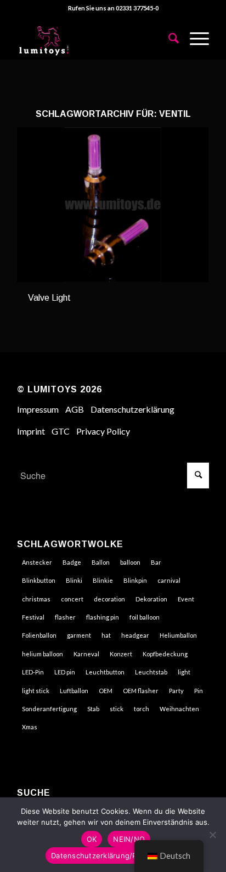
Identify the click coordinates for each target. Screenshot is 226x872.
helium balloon (42, 653)
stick (116, 708)
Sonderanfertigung (49, 708)
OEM (105, 690)
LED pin (64, 672)
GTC (61, 431)
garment (79, 635)
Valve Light (49, 297)
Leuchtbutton (105, 672)
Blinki (74, 580)
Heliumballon (178, 635)
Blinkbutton (38, 580)
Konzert (121, 653)
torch (141, 708)
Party (176, 690)
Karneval (86, 653)
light (184, 672)
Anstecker (37, 562)
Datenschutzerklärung (132, 409)
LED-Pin (33, 672)
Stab (93, 708)
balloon (130, 562)
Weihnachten (179, 708)
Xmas (29, 726)
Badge (72, 562)
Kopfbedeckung (165, 653)
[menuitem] (168, 38)
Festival (33, 617)
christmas (36, 599)
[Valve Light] (112, 205)
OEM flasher (141, 690)
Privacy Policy (103, 431)
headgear (135, 635)
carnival (168, 580)
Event (186, 599)
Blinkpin (135, 580)
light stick (35, 690)
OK (92, 839)
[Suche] (168, 38)
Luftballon (74, 690)
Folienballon (39, 635)
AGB (74, 409)
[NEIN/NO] (212, 834)
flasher (65, 617)
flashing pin (102, 617)
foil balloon (144, 617)
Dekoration (151, 599)
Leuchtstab (151, 672)
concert (72, 599)
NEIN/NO (129, 839)
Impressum (38, 409)
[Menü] (194, 38)
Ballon (101, 562)
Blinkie (103, 580)
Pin (198, 690)
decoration (109, 599)
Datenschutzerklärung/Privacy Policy (115, 855)
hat (106, 635)
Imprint (31, 431)
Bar (156, 562)
